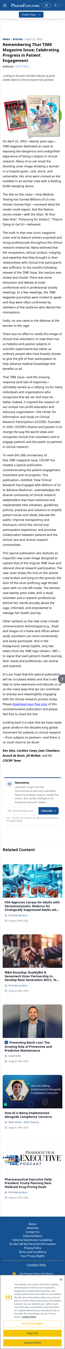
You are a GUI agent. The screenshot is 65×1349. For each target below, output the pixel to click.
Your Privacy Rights (32, 1256)
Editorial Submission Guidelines (32, 1240)
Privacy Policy (32, 1248)
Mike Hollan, (15, 1122)
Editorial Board (32, 1236)
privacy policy (16, 820)
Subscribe (46, 810)
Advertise (32, 1228)
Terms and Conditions (32, 1252)
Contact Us (33, 1232)
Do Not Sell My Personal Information (32, 1244)
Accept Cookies (32, 1342)
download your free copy (29, 704)
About (32, 1224)
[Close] (61, 1279)
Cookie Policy (29, 1316)
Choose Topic (29, 14)
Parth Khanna (31, 1122)
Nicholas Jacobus (18, 915)
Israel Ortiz (14, 1055)
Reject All (32, 1333)
